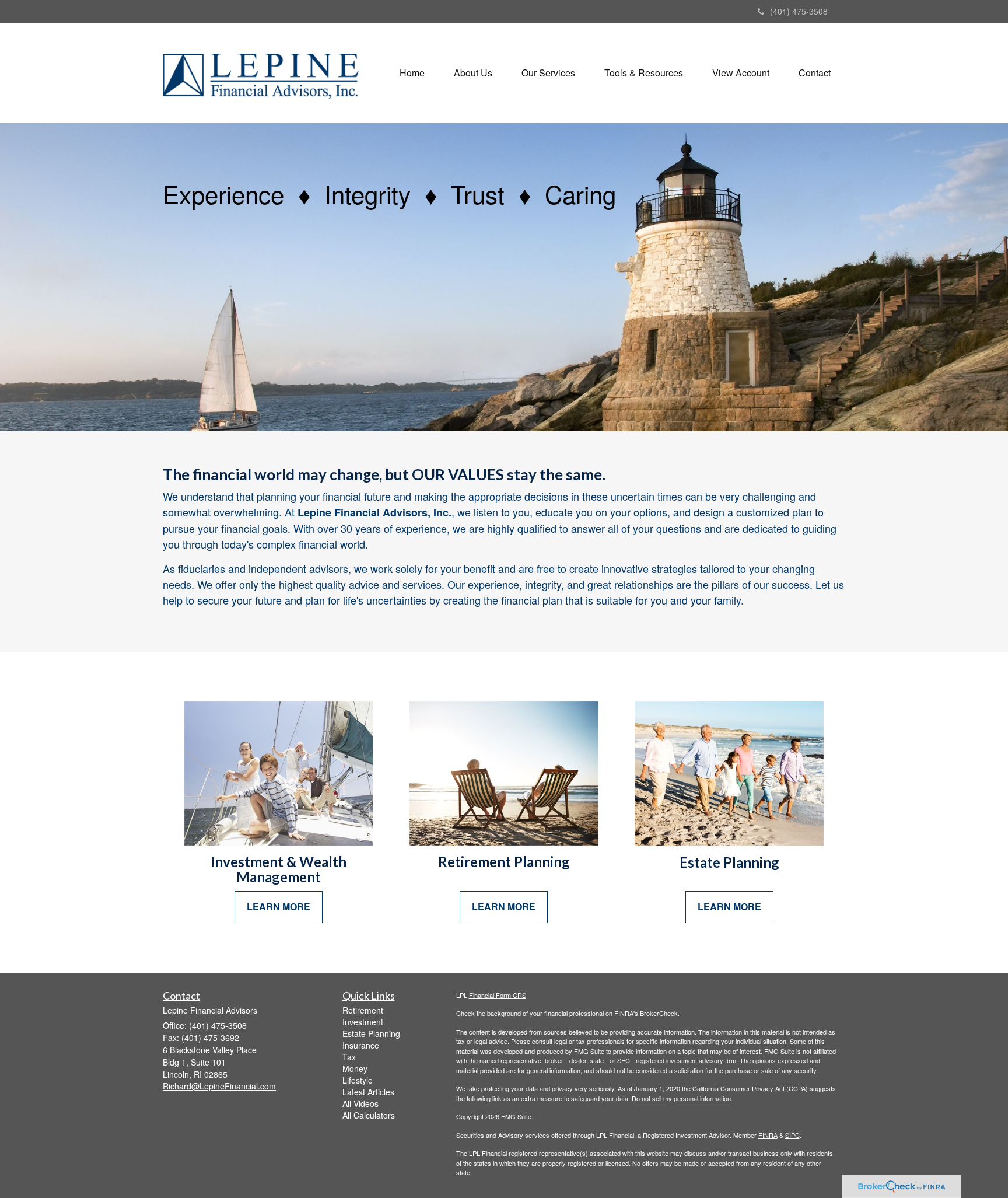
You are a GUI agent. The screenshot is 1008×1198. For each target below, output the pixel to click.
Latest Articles (368, 1092)
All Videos (360, 1103)
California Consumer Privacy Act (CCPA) (750, 1088)
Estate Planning (371, 1033)
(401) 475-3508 (799, 11)
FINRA (768, 1135)
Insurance (360, 1045)
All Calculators (368, 1115)
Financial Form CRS (497, 995)
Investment (362, 1022)
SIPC (792, 1135)
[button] (473, 72)
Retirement (362, 1010)
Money (355, 1068)
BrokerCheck (659, 1013)
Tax (349, 1057)
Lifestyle (357, 1080)
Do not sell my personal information (681, 1098)
